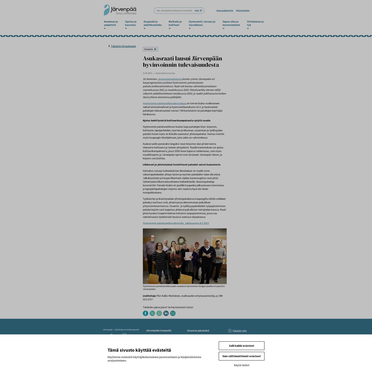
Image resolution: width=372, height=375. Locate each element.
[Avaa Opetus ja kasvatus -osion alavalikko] (126, 28)
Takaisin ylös (239, 330)
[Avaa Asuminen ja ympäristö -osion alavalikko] (105, 28)
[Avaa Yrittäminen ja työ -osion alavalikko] (248, 28)
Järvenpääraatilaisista (169, 79)
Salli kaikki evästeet (241, 345)
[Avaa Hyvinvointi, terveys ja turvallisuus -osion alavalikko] (190, 28)
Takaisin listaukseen (123, 46)
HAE (197, 10)
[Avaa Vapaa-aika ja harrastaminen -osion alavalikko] (223, 28)
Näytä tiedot (241, 365)
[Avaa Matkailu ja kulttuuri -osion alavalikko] (169, 28)
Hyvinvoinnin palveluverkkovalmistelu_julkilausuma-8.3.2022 (176, 223)
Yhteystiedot (243, 10)
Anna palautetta (225, 10)
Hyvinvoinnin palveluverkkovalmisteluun (165, 103)
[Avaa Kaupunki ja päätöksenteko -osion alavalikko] (144, 28)
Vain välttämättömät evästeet (241, 356)
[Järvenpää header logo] (120, 10)
